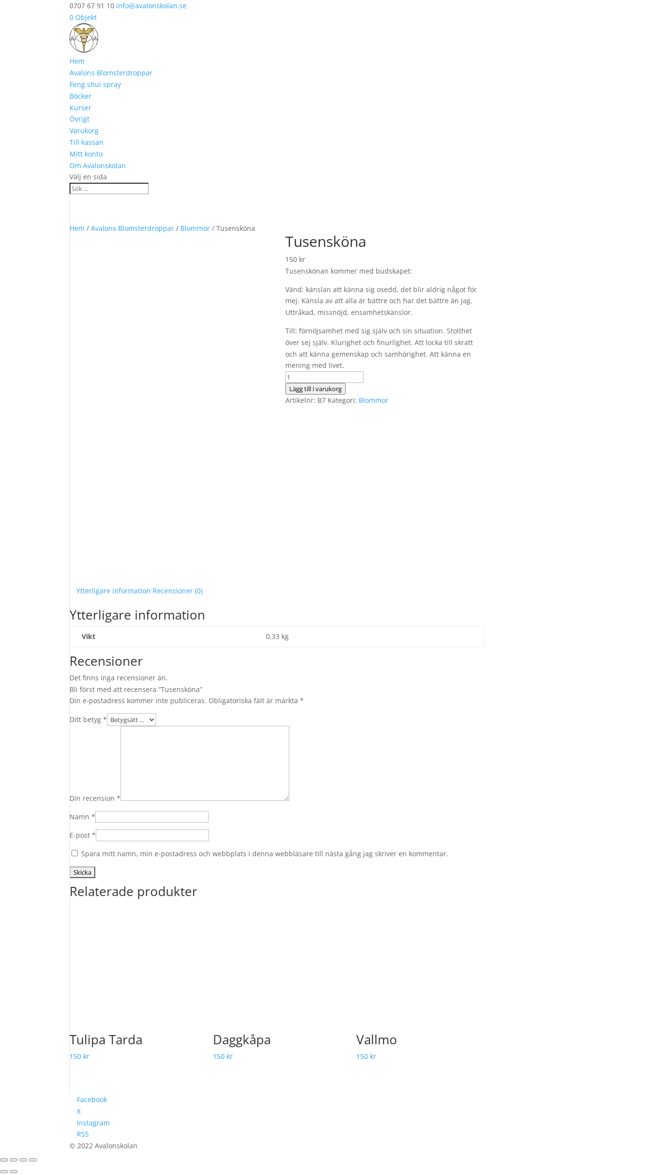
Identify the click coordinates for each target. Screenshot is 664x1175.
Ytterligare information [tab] (113, 590)
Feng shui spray (95, 84)
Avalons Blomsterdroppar (111, 72)
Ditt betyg (88, 719)
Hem (77, 61)
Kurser (80, 107)
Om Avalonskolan (98, 165)
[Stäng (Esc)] (33, 1159)
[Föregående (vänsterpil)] (4, 1171)
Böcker (80, 96)
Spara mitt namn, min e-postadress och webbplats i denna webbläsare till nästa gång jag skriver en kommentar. (264, 853)
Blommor (195, 228)
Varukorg (84, 130)
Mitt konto (86, 153)
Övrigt (79, 118)
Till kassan (87, 142)
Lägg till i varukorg (315, 388)
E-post (83, 835)
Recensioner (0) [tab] (178, 590)
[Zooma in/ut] (4, 1159)
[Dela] (23, 1159)
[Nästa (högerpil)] (13, 1171)
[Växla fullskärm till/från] (13, 1159)
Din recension (95, 798)
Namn (82, 816)
